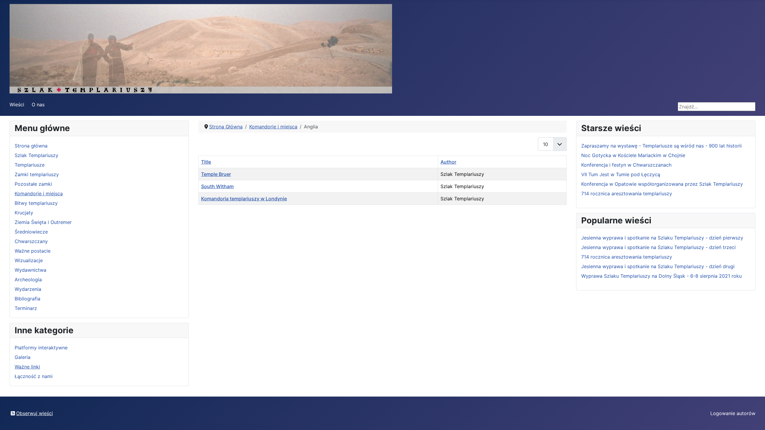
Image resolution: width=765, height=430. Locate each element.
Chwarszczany (31, 241)
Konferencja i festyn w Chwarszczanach (626, 165)
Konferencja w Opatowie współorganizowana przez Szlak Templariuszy (662, 184)
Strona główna (31, 146)
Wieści (17, 105)
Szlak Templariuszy (36, 155)
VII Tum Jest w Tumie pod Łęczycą (620, 174)
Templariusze (30, 165)
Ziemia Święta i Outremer (43, 222)
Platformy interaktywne (41, 348)
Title (206, 162)
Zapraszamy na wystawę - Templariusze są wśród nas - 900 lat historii (661, 146)
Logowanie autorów (732, 413)
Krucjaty (24, 213)
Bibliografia (27, 299)
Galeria (22, 357)
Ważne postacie (33, 251)
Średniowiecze (31, 232)
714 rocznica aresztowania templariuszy (626, 193)
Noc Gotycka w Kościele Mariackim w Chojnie (633, 155)
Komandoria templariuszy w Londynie (244, 199)
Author (448, 162)
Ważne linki (27, 367)
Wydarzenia (28, 289)
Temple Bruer (216, 174)
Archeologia (28, 279)
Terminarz (26, 308)
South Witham (217, 186)
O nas (38, 105)
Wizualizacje (29, 260)
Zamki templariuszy (37, 174)
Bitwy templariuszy (36, 203)
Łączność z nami (34, 376)
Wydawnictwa (30, 270)
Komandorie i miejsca (39, 193)
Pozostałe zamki (33, 184)
